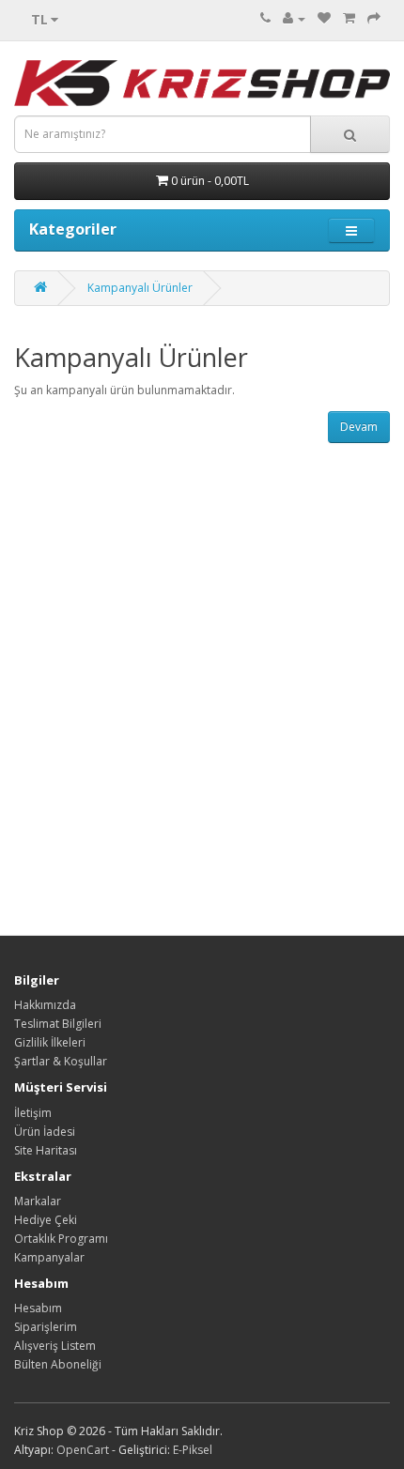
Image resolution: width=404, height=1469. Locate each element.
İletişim (33, 1113)
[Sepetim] (349, 18)
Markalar (37, 1201)
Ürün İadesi (44, 1132)
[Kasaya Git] (374, 18)
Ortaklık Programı (61, 1239)
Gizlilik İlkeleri (49, 1042)
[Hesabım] (294, 18)
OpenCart (82, 1450)
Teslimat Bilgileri (57, 1024)
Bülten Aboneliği (57, 1364)
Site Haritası (45, 1150)
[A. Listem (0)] (324, 18)
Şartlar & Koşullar (60, 1061)
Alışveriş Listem (55, 1346)
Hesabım (38, 1308)
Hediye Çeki (45, 1220)
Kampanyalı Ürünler (140, 288)
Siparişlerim (45, 1327)
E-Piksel (192, 1450)
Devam (359, 427)
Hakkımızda (45, 1005)
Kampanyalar (49, 1257)
